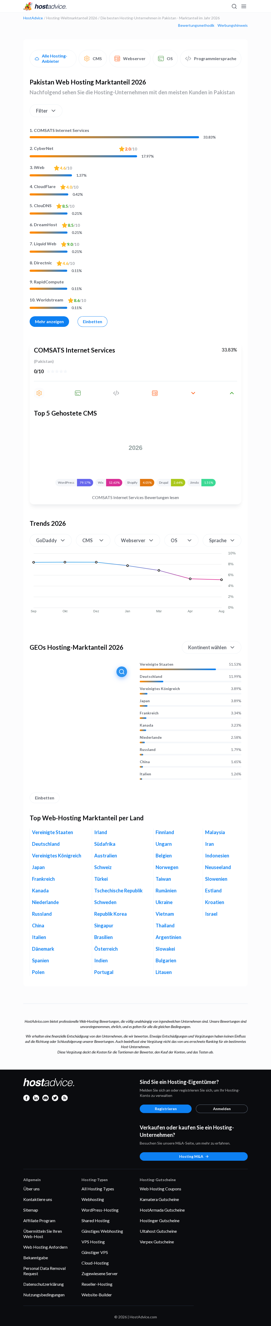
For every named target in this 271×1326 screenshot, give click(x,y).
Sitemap (30, 1209)
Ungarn (164, 844)
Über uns (31, 1188)
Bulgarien (166, 960)
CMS (97, 58)
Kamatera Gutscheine (159, 1199)
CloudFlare (43, 186)
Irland (100, 832)
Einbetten (92, 321)
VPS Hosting (93, 1241)
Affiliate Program (39, 1220)
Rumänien (166, 890)
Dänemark (43, 949)
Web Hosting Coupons (160, 1188)
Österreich (106, 949)
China (145, 762)
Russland (148, 749)
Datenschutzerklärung (43, 1284)
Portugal (104, 972)
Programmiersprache (215, 58)
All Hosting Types (98, 1188)
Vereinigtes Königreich (160, 689)
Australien (105, 855)
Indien (101, 960)
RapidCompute (47, 281)
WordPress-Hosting (100, 1209)
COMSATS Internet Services (59, 130)
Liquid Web (43, 243)
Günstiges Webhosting (102, 1231)
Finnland (165, 832)
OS (170, 58)
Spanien (40, 960)
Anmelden (222, 1108)
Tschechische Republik (118, 890)
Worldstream (46, 299)
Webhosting (93, 1199)
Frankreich (149, 713)
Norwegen (167, 867)
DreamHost (43, 224)
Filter (42, 111)
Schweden (105, 902)
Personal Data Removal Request (44, 1271)
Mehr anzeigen (49, 321)
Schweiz (103, 867)
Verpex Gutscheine (157, 1241)
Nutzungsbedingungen (44, 1294)
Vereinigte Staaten (156, 664)
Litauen (164, 972)
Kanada (146, 725)
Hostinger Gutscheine (159, 1220)
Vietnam (165, 914)
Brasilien (103, 937)
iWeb (37, 167)
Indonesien (217, 855)
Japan (145, 701)
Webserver (134, 58)
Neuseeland (218, 867)
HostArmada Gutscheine (162, 1209)
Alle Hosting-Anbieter (54, 58)
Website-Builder (97, 1294)
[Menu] (243, 6)
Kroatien (214, 902)
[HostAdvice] (45, 6)
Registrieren (166, 1108)
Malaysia (215, 832)
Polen (38, 972)
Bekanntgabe (35, 1257)
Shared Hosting (96, 1220)
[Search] (234, 6)
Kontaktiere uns (37, 1199)
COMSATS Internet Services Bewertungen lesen (135, 497)
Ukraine (164, 902)
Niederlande (151, 737)
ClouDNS (41, 205)
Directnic (41, 262)
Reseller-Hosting (97, 1284)
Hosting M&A (191, 1156)
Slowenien (216, 879)
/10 (131, 148)
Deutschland (151, 676)
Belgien (164, 855)
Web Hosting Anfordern (45, 1246)
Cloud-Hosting (95, 1262)
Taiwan (163, 879)
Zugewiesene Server (100, 1273)
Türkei (101, 879)
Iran (209, 844)
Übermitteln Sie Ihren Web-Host (42, 1234)
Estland (213, 890)
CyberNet (41, 148)
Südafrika (104, 844)
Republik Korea (110, 914)
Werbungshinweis (233, 25)
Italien (145, 774)
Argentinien (168, 937)
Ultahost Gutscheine (158, 1231)
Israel (211, 914)
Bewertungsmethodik (196, 25)
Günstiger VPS (95, 1252)
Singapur (103, 925)
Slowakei (165, 949)
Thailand (165, 925)
